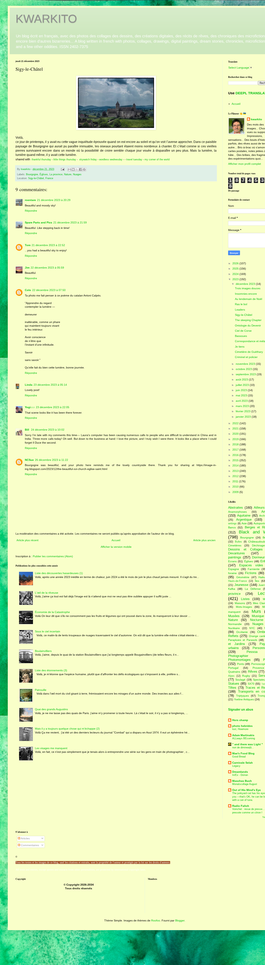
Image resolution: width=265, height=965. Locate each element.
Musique (258, 616)
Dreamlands (240, 771)
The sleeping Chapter (248, 320)
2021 (235, 428)
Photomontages (239, 660)
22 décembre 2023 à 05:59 (47, 267)
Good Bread (239, 756)
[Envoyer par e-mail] (69, 169)
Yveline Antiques (244, 699)
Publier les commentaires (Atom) (53, 556)
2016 (235, 455)
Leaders (240, 309)
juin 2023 (242, 390)
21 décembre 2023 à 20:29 (53, 200)
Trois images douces (247, 288)
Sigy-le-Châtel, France (40, 178)
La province (55, 174)
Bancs (232, 527)
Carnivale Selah (242, 762)
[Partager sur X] (77, 169)
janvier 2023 (244, 416)
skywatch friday (88, 159)
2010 (235, 486)
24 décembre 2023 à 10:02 (47, 429)
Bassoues (241, 335)
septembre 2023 (246, 374)
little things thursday (64, 159)
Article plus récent (27, 540)
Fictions (250, 573)
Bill (27, 429)
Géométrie (242, 577)
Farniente (254, 569)
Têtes (232, 687)
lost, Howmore (240, 729)
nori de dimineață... (243, 747)
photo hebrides (242, 725)
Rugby (246, 675)
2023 (235, 279)
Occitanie (242, 632)
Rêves (252, 671)
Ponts (240, 663)
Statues (233, 683)
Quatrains (234, 671)
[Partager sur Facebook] (80, 169)
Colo (28, 290)
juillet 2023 (243, 384)
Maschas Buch (242, 780)
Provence (258, 667)
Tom (27, 245)
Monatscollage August (244, 784)
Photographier (238, 656)
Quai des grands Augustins (51, 709)
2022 (235, 423)
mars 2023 (243, 406)
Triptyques (242, 695)
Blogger (179, 920)
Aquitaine (243, 515)
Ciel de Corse (243, 330)
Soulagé (240, 679)
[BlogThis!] (73, 169)
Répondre (31, 210)
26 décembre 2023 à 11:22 (51, 459)
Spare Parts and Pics (38, 222)
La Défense (253, 588)
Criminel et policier (246, 357)
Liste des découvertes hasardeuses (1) (59, 573)
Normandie (235, 624)
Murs (256, 611)
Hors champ (240, 720)
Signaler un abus (240, 709)
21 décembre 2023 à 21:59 (70, 222)
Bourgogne (32, 174)
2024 (235, 274)
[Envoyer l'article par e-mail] (62, 169)
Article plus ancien (204, 540)
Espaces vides (251, 565)
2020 (235, 433)
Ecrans (232, 561)
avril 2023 (242, 400)
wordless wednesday (110, 159)
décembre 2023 (246, 283)
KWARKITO (46, 18)
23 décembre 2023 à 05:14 (50, 384)
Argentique (244, 519)
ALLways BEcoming (243, 738)
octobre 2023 (244, 369)
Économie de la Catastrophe (52, 612)
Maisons (240, 603)
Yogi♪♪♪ (30, 407)
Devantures (236, 553)
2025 (235, 268)
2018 (235, 444)
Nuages (77, 174)
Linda (28, 384)
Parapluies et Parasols (242, 639)
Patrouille (40, 689)
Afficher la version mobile (116, 546)
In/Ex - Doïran (240, 775)
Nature (67, 174)
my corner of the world (157, 159)
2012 (235, 476)
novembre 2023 (246, 363)
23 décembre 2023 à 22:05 (52, 407)
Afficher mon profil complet (244, 163)
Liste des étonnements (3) (51, 670)
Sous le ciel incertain (47, 631)
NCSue (29, 459)
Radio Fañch (240, 805)
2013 (235, 470)
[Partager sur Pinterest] (84, 169)
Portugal (233, 667)
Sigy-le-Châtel (243, 314)
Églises (44, 174)
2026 (235, 263)
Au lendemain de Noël (248, 298)
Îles (257, 580)
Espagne (233, 569)
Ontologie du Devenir (248, 325)
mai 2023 (242, 395)
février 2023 (243, 411)
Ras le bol (241, 304)
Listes (245, 599)
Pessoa (252, 652)
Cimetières (234, 545)
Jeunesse (241, 585)
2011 (235, 481)
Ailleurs (259, 507)
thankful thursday (41, 159)
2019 (235, 439)
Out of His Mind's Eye (246, 790)
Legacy (236, 765)
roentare (30, 200)
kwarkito (256, 119)
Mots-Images (244, 606)
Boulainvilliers (43, 650)
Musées (234, 616)
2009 (235, 492)
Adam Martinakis (243, 735)
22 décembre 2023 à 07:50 (49, 290)
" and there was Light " (247, 744)
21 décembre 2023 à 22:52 (48, 245)
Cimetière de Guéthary (249, 351)
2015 (235, 460)
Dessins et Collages (245, 549)
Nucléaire (234, 628)
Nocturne (256, 620)
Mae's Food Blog (243, 753)
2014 (235, 465)
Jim (27, 267)
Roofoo (155, 920)
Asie (244, 523)
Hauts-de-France (237, 581)
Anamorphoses (237, 511)
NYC (252, 628)
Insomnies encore (246, 293)
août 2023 (242, 379)
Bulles (238, 541)
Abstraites (235, 507)
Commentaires (29, 845)
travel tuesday (134, 159)
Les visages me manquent (51, 748)
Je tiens (239, 346)
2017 (235, 449)
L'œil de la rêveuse (46, 592)
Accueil (116, 540)
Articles (25, 838)
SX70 (251, 683)
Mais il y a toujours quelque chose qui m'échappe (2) (67, 728)
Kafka (231, 588)
